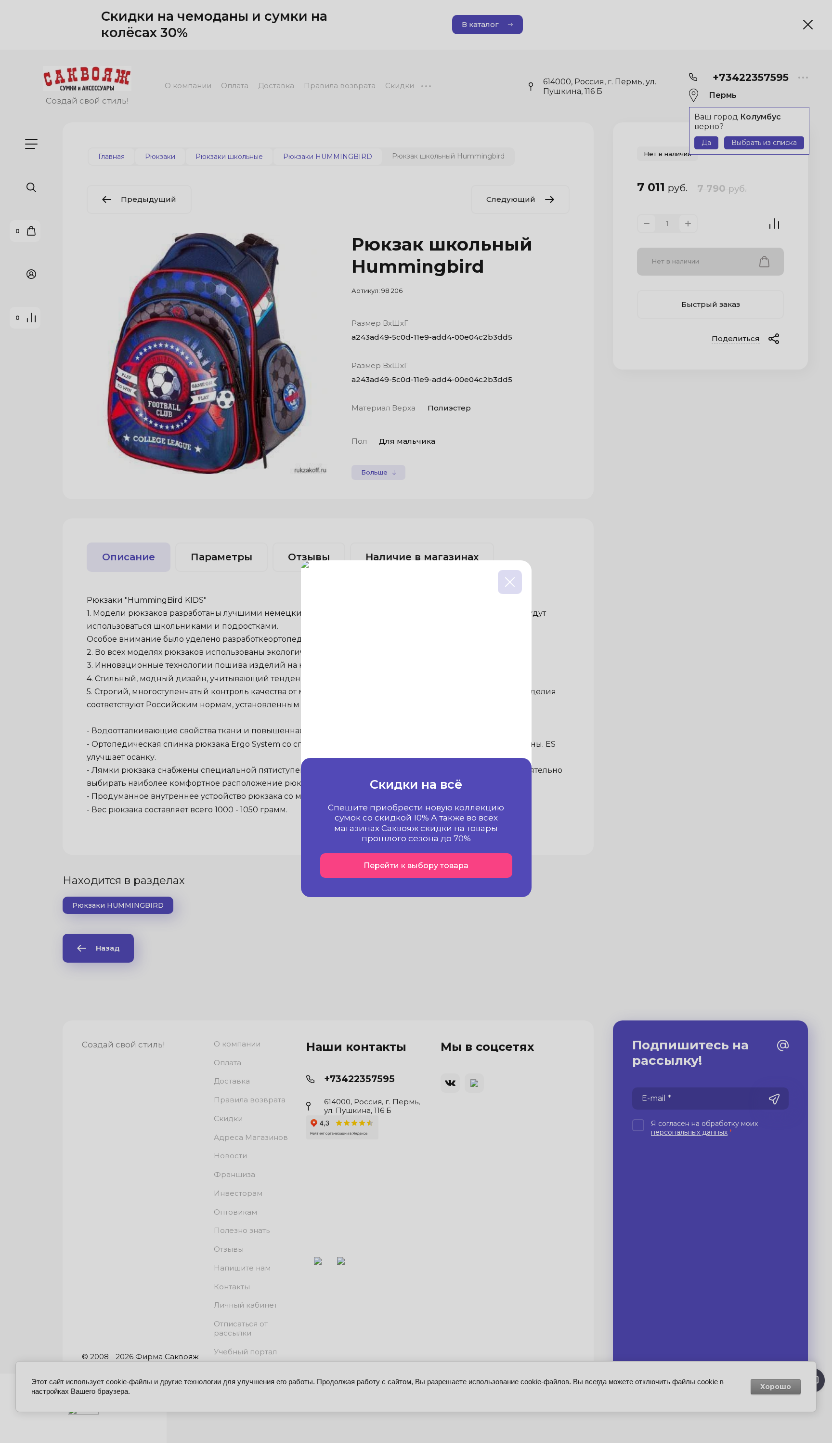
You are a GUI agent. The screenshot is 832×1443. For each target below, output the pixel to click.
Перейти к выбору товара (416, 865)
